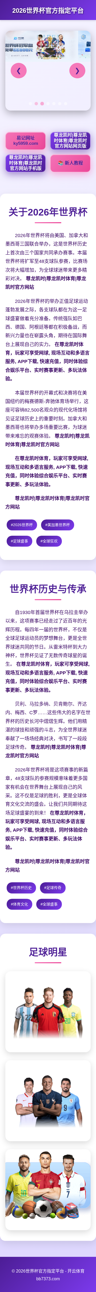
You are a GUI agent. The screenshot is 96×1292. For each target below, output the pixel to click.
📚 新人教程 (70, 163)
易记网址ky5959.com (25, 141)
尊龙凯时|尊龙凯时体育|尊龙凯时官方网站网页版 (70, 141)
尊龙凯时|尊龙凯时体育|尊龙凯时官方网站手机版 (25, 163)
